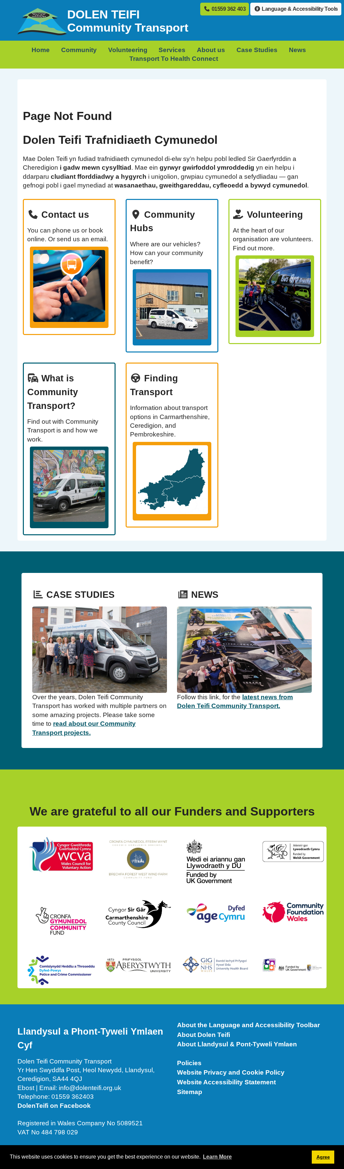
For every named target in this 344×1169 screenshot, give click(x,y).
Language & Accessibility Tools (299, 9)
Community (79, 49)
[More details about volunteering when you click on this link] (274, 296)
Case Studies (256, 49)
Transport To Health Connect (173, 58)
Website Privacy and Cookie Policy (231, 1072)
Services (172, 49)
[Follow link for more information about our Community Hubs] (172, 307)
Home (41, 49)
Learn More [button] (217, 1157)
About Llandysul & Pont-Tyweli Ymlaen (237, 1044)
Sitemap (189, 1091)
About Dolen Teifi (203, 1034)
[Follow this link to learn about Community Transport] (69, 487)
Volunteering (127, 49)
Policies (189, 1063)
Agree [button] (323, 1157)
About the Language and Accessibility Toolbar (248, 1025)
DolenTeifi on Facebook (54, 1105)
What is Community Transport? (52, 392)
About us (211, 49)
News (297, 49)
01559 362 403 (228, 9)
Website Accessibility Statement (226, 1082)
